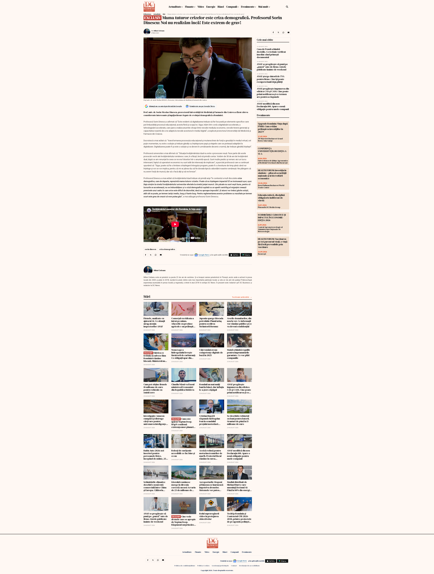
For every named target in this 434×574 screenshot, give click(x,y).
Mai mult (263, 6)
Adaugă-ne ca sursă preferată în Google (165, 106)
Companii (231, 6)
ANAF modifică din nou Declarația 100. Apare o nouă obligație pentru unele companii (238, 454)
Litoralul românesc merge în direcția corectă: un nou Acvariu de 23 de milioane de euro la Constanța (183, 486)
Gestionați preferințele (220, 566)
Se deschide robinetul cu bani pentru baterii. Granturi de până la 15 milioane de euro (238, 420)
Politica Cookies (203, 566)
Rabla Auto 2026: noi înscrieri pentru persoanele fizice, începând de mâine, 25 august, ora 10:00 (155, 454)
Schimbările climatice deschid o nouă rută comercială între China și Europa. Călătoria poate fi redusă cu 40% (155, 486)
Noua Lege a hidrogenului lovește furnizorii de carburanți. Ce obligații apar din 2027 (183, 353)
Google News (204, 255)
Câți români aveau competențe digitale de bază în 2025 (211, 352)
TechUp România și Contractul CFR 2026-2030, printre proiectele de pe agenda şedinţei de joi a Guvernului (239, 517)
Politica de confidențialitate (184, 566)
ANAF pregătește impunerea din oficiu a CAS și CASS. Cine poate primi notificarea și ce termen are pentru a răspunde (239, 388)
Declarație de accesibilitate (249, 566)
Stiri (164, 14)
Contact (234, 566)
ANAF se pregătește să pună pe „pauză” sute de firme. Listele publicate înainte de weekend (156, 517)
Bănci (221, 6)
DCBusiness (147, 14)
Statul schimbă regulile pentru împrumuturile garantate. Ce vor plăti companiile (238, 353)
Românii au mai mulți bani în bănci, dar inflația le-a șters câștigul (211, 387)
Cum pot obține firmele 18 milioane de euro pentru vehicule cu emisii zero (155, 388)
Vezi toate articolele (240, 297)
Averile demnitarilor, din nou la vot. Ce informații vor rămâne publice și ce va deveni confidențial (239, 322)
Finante (189, 6)
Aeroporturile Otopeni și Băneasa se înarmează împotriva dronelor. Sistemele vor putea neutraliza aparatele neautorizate (211, 486)
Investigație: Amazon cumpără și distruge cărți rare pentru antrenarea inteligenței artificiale (155, 420)
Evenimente (247, 6)
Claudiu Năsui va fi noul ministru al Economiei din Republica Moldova (182, 387)
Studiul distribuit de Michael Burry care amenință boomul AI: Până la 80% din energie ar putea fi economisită (239, 486)
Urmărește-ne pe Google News (202, 106)
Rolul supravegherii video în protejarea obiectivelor (209, 516)
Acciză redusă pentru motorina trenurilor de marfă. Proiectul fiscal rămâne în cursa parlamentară (210, 454)
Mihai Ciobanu (159, 31)
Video (201, 6)
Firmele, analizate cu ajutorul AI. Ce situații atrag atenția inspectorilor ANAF (154, 322)
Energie (210, 6)
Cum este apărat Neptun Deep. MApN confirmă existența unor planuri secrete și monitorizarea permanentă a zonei (183, 422)
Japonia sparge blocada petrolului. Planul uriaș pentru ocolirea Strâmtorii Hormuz (211, 322)
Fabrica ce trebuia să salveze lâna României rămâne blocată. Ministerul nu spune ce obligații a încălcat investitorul (155, 356)
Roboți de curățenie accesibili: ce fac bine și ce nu (183, 453)
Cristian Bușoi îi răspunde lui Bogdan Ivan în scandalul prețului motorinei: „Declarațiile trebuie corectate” (209, 420)
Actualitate (175, 6)
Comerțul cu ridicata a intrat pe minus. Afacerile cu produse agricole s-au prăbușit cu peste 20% (182, 322)
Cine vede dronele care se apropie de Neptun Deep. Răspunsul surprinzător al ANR (183, 520)
